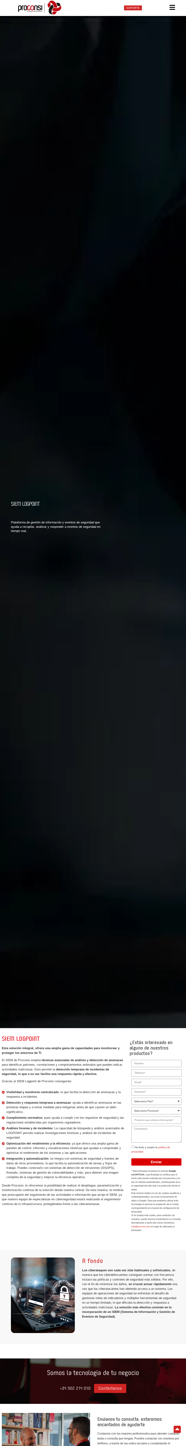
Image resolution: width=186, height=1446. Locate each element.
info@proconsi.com (140, 1226)
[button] (75, 1389)
